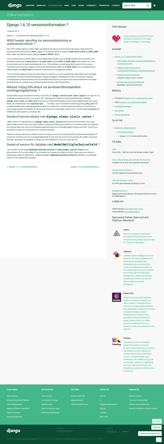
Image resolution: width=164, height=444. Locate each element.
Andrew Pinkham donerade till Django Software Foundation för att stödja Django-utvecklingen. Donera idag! (138, 39)
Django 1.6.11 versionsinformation (22, 167)
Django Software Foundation (18, 408)
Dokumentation (20, 14)
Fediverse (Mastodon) (108, 404)
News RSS (104, 417)
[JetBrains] (116, 259)
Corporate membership (138, 400)
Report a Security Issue (50, 408)
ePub (141, 209)
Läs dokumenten (132, 212)
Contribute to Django (49, 400)
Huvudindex (119, 111)
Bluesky (103, 408)
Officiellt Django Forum (122, 180)
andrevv (129, 432)
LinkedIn (103, 413)
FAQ (114, 149)
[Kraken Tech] (116, 301)
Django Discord (77, 400)
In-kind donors (65, 431)
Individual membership (50, 413)
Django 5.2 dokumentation (125, 128)
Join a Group (46, 396)
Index (114, 160)
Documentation (55, 5)
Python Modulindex (122, 115)
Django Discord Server (122, 170)
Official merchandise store (139, 404)
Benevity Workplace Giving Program (143, 408)
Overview (30, 5)
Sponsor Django (135, 396)
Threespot (112, 432)
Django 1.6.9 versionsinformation (84, 167)
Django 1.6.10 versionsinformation (128, 57)
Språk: (156, 427)
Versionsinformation (125, 132)
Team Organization (14, 404)
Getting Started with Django (18, 400)
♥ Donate (116, 5)
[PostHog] (116, 345)
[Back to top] (159, 439)
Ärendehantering (119, 191)
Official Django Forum (79, 404)
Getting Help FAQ (78, 396)
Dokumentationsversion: (150, 433)
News (66, 5)
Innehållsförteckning (123, 106)
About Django (12, 396)
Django (14, 5)
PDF (136, 209)
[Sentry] (116, 237)
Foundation (104, 5)
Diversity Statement (14, 417)
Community (91, 5)
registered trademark (71, 439)
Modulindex (123, 160)
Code (73, 5)
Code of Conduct (13, 413)
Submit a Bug (46, 404)
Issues (81, 5)
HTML (130, 209)
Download (41, 5)
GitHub (102, 396)
